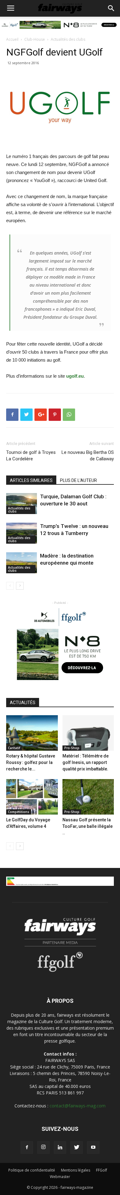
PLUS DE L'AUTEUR (78, 480)
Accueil (12, 39)
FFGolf (101, 1170)
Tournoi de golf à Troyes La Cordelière (31, 456)
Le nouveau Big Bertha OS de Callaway (88, 456)
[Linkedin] (60, 1147)
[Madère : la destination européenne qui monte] (21, 563)
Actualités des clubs (68, 39)
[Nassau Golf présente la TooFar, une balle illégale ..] (88, 797)
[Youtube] (93, 1147)
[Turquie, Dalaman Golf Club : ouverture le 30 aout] (21, 503)
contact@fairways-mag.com (78, 1106)
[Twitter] (76, 1147)
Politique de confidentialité (31, 1170)
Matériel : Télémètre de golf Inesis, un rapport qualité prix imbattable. (85, 762)
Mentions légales (75, 1170)
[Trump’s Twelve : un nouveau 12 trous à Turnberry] (21, 533)
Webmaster (60, 1176)
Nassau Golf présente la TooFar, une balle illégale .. (87, 826)
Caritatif (14, 748)
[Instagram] (43, 1147)
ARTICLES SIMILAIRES (31, 480)
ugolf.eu (75, 376)
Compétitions (18, 812)
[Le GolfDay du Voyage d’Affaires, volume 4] (32, 797)
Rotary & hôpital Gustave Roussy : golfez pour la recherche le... (30, 762)
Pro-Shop (71, 748)
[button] (111, 8)
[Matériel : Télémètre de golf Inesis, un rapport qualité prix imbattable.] (88, 733)
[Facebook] (27, 1147)
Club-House (34, 39)
